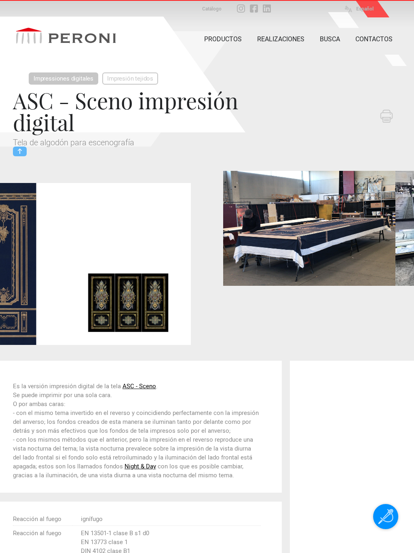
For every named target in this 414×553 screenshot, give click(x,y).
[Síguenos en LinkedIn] (267, 8)
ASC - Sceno (139, 386)
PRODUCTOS (223, 39)
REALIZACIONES (280, 39)
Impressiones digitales (63, 78)
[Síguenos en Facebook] (254, 8)
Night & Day (140, 466)
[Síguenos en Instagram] (241, 8)
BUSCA (330, 39)
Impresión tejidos (130, 78)
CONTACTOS (374, 39)
